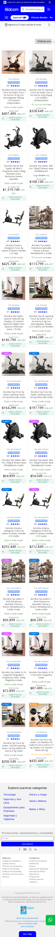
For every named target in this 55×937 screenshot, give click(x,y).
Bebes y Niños (37, 809)
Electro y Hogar (38, 794)
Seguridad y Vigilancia (10, 817)
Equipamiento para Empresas (14, 809)
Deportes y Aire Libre (12, 801)
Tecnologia (10, 794)
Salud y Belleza (37, 800)
